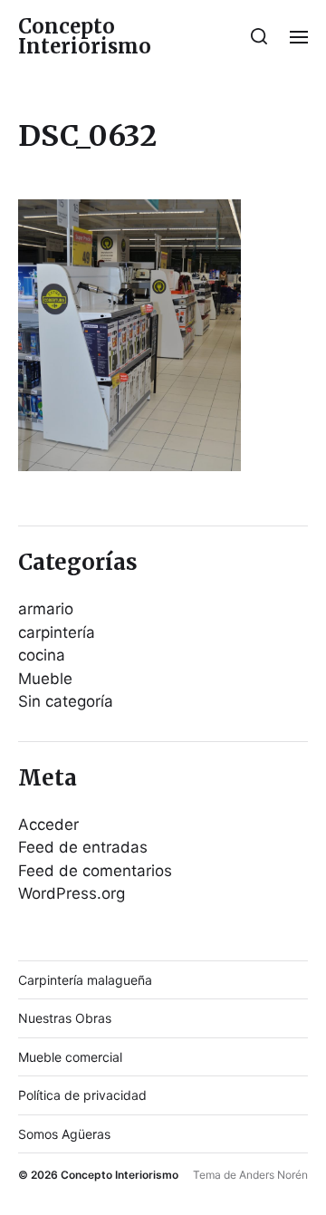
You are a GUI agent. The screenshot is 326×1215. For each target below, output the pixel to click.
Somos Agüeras (64, 1134)
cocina (41, 655)
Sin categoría (65, 701)
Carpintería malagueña (85, 980)
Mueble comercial (70, 1057)
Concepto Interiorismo (84, 36)
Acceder (48, 824)
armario (45, 609)
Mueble (45, 679)
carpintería (56, 632)
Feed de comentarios (95, 871)
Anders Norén (273, 1174)
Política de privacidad (82, 1095)
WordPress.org (71, 893)
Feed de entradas (83, 847)
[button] (259, 36)
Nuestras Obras (64, 1018)
